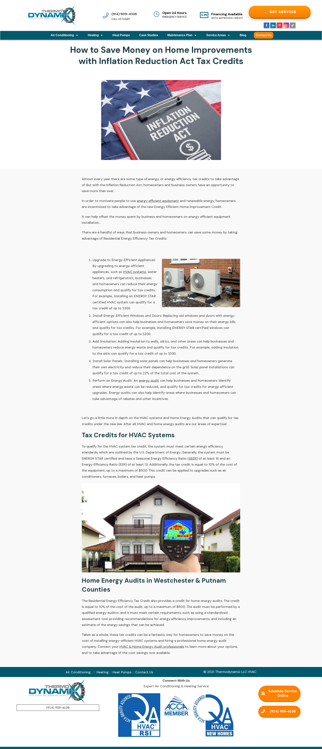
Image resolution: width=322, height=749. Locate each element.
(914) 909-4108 (124, 14)
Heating (103, 672)
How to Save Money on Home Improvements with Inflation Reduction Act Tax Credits (161, 55)
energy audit (149, 381)
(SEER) (192, 458)
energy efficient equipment (158, 201)
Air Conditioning (78, 672)
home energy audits (206, 601)
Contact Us (144, 672)
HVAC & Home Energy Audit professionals (151, 646)
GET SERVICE (279, 12)
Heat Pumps (122, 672)
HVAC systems (134, 272)
